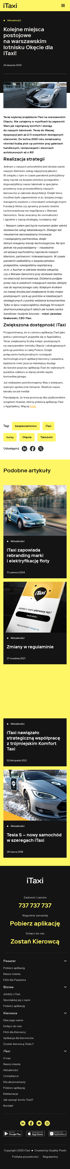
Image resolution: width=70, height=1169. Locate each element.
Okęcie (27, 437)
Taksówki (46, 437)
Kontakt (8, 1105)
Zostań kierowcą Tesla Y (18, 1044)
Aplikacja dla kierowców (18, 1038)
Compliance (11, 1076)
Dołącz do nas (12, 1026)
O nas (7, 1058)
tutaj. (33, 406)
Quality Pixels (57, 1150)
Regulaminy (50, 1156)
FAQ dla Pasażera (14, 979)
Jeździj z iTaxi (11, 994)
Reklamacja (10, 1093)
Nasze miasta (11, 974)
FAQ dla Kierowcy (14, 1032)
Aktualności (14, 20)
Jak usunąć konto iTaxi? (18, 1099)
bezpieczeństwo (26, 426)
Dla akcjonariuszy (14, 1082)
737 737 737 (35, 905)
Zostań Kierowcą (35, 941)
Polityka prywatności (25, 1156)
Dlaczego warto (13, 1020)
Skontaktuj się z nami (16, 1000)
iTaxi (48, 426)
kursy (10, 437)
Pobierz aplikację (35, 923)
